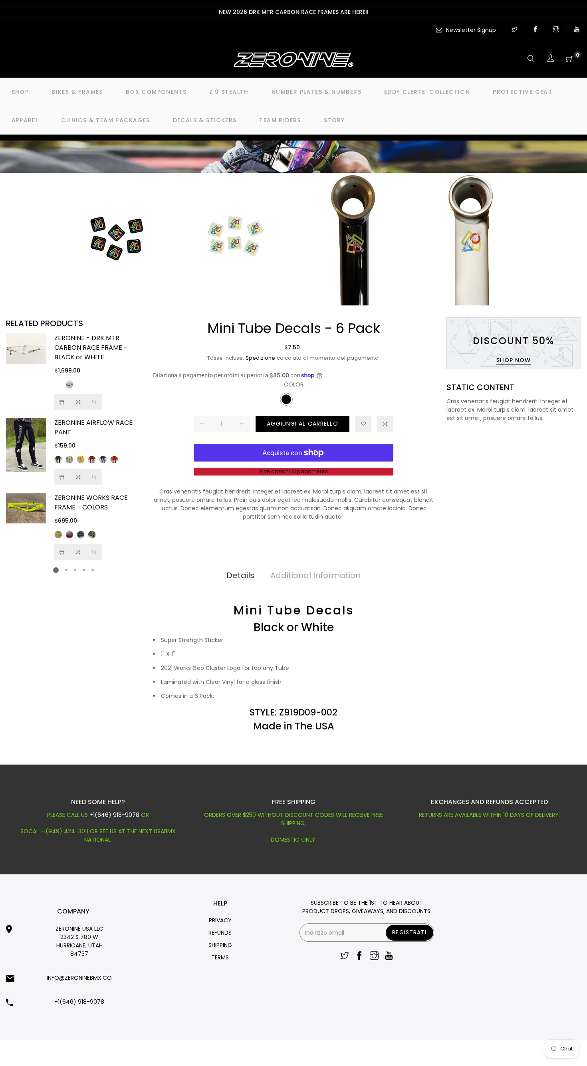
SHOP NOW (513, 360)
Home (248, 156)
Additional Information (315, 575)
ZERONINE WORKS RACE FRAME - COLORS (91, 502)
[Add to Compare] (78, 402)
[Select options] (62, 402)
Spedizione (260, 358)
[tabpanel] (73, 446)
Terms (220, 957)
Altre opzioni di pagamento (293, 471)
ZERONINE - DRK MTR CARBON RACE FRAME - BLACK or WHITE (90, 347)
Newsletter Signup (471, 30)
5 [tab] (92, 570)
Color (293, 384)
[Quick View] (94, 402)
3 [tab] (75, 570)
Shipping (220, 945)
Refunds (220, 933)
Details (240, 575)
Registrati (409, 932)
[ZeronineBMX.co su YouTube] (577, 30)
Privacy (220, 920)
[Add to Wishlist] (363, 424)
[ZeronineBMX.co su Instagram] (556, 30)
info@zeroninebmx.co (79, 978)
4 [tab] (84, 570)
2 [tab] (66, 570)
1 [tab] (56, 570)
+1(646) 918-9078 (114, 815)
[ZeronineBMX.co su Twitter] (514, 30)
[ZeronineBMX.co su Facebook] (535, 30)
